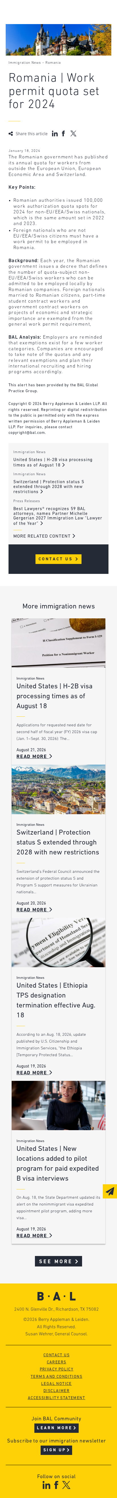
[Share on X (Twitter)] (73, 133)
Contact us (56, 1355)
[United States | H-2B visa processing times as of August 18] (58, 643)
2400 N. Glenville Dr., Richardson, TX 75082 (56, 1309)
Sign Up (54, 1450)
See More (56, 1261)
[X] (66, 1485)
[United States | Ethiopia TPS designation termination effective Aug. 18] (58, 942)
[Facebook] (56, 1485)
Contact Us (57, 559)
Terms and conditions (56, 1377)
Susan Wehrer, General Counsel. (56, 1334)
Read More (32, 756)
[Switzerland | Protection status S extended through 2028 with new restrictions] (58, 789)
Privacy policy (57, 1369)
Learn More (54, 1428)
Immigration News (25, 63)
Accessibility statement (56, 1398)
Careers (56, 1362)
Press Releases (26, 501)
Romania (53, 63)
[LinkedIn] (46, 1485)
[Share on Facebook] (64, 133)
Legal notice (56, 1384)
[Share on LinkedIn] (55, 133)
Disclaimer (56, 1391)
